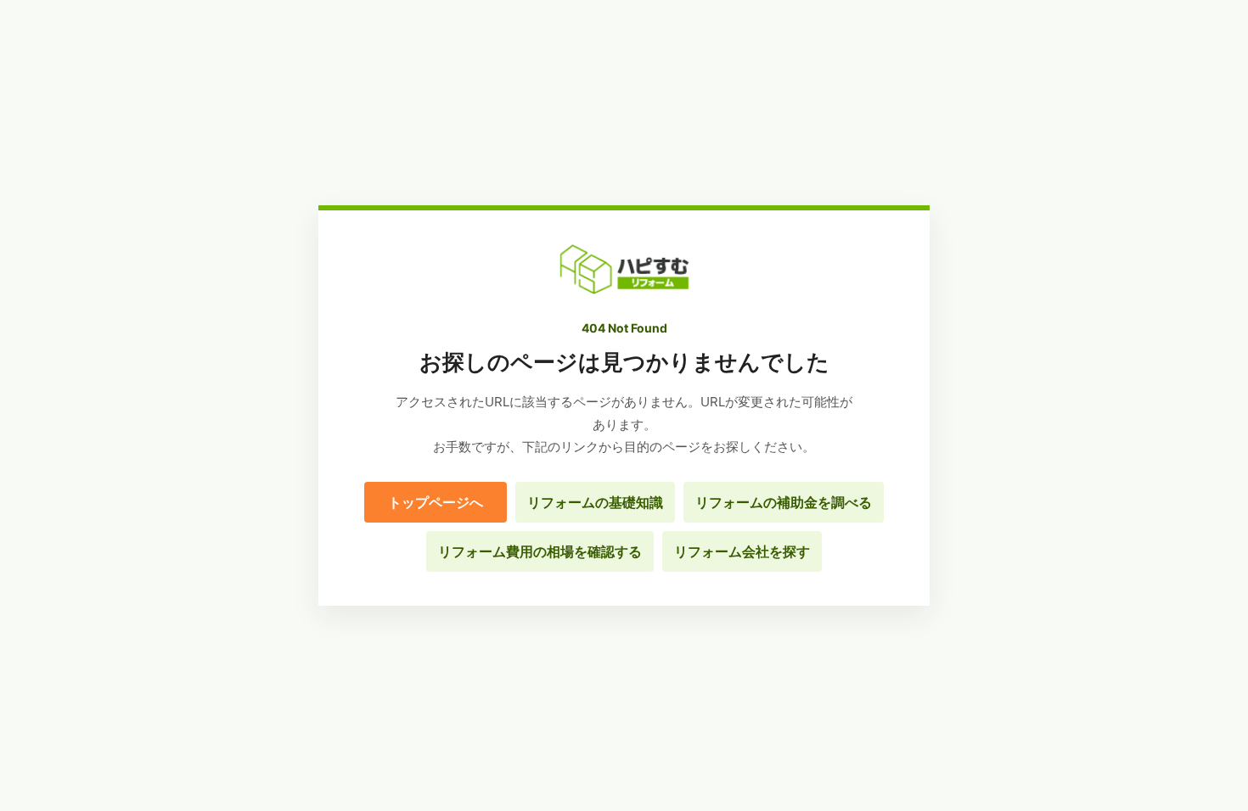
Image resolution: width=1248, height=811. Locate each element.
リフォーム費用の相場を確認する (540, 551)
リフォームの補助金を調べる (783, 502)
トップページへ (435, 502)
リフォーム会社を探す (742, 551)
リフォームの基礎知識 (595, 502)
